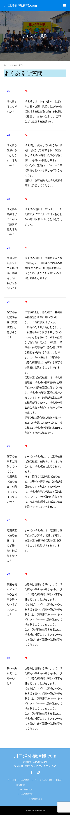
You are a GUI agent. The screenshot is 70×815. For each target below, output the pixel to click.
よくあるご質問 (45, 780)
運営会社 (59, 780)
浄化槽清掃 (21, 785)
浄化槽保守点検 (26, 789)
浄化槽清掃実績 (26, 794)
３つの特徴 (12, 780)
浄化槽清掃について (28, 780)
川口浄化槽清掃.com (20, 5)
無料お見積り (36, 799)
